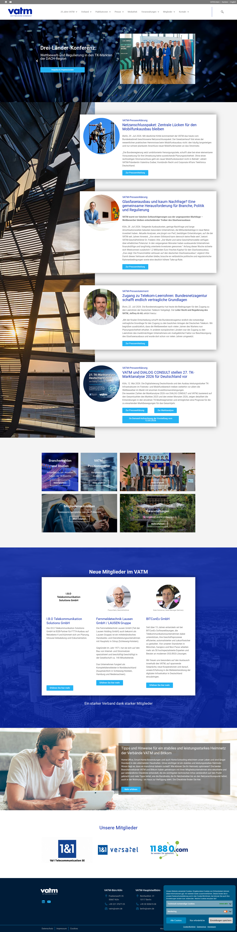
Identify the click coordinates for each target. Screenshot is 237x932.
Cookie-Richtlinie (189, 927)
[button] (37, 61)
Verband (85, 12)
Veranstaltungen (148, 12)
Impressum (212, 927)
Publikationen (101, 12)
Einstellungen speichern (220, 920)
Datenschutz (201, 927)
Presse (118, 12)
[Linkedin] (6, 2)
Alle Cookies (176, 920)
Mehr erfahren (60, 483)
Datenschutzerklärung (180, 896)
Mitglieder (167, 12)
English (233, 2)
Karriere (225, 2)
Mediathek (132, 12)
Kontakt (182, 12)
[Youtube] (10, 2)
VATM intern (215, 2)
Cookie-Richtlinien (203, 896)
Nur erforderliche (197, 920)
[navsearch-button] (221, 12)
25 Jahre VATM (67, 12)
